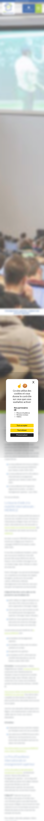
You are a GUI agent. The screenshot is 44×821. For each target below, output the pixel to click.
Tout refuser (22, 430)
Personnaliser (22, 435)
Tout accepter (22, 425)
